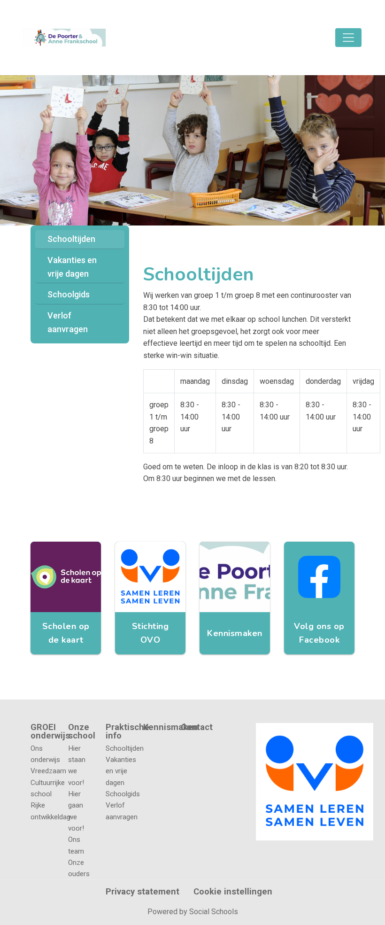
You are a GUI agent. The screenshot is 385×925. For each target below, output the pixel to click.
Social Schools (213, 911)
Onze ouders (79, 868)
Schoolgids (68, 294)
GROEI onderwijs (42, 731)
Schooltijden (71, 239)
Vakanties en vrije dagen (72, 267)
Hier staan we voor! (76, 765)
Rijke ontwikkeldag (42, 811)
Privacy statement (142, 891)
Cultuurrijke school (42, 788)
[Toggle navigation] (348, 37)
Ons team (76, 845)
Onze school (80, 731)
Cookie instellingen (232, 891)
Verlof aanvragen (67, 322)
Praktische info (117, 731)
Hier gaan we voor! (76, 811)
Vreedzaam (42, 771)
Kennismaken (155, 727)
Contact (197, 727)
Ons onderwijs (42, 754)
